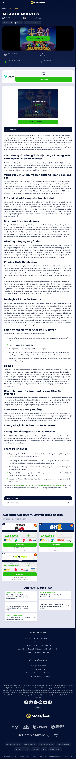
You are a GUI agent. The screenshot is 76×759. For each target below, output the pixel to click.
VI (36, 707)
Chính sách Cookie (24, 756)
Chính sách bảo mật (37, 669)
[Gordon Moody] (56, 727)
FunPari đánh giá (20, 577)
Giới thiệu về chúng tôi (37, 666)
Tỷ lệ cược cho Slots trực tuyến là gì (37, 645)
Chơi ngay (44, 79)
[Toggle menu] (4, 3)
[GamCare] (40, 727)
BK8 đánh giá (56, 548)
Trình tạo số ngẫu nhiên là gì (37, 652)
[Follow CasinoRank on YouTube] (40, 702)
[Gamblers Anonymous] (25, 727)
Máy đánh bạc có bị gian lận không (38, 638)
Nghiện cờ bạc (42, 756)
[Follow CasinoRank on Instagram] (30, 702)
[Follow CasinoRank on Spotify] (45, 702)
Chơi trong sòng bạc (38, 38)
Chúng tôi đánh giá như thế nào (38, 673)
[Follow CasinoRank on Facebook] (26, 702)
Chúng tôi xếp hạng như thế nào (38, 676)
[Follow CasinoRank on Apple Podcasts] (49, 702)
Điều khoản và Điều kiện (10, 756)
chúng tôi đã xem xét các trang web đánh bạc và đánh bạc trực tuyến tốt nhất (39, 485)
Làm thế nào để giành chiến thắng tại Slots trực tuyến (38, 649)
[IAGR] (15, 727)
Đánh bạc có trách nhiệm (55, 756)
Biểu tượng (37, 642)
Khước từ (33, 756)
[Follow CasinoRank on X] (35, 702)
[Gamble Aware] (33, 735)
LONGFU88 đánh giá (20, 548)
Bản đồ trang (67, 756)
